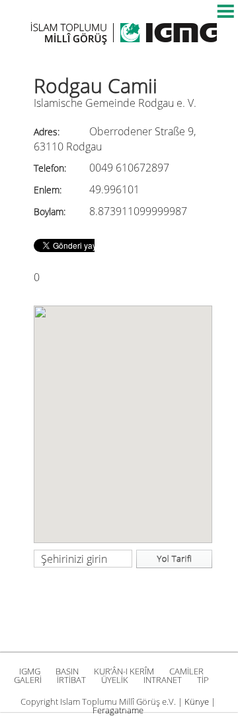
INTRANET (162, 680)
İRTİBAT (71, 680)
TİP (203, 680)
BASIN (67, 671)
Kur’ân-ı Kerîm (124, 671)
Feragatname (118, 710)
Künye (196, 701)
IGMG (29, 671)
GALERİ (28, 680)
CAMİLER (186, 671)
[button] (123, 416)
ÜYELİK (114, 680)
